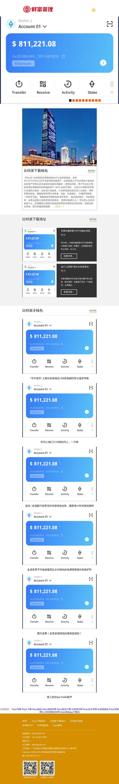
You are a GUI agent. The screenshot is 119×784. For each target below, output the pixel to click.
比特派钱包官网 (52, 712)
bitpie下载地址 (39, 721)
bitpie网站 (57, 725)
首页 (24, 721)
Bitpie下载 (27, 709)
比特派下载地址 (57, 721)
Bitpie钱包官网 (49, 709)
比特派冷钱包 (76, 721)
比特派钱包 (103, 709)
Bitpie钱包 (37, 709)
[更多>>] (59, 206)
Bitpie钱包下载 (64, 709)
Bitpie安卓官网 (90, 709)
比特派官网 (77, 709)
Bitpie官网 (16, 709)
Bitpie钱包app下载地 (69, 712)
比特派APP (27, 725)
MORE (91, 170)
